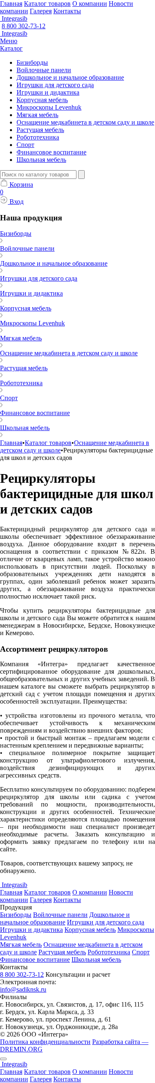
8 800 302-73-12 (23, 25)
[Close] (3, 1059)
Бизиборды (32, 62)
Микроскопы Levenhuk (49, 107)
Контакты (67, 11)
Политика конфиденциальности (45, 1041)
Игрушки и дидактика (48, 92)
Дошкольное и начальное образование (70, 77)
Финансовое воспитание (51, 152)
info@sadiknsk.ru (23, 989)
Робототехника (38, 137)
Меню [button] (8, 40)
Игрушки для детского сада (55, 84)
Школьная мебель (41, 159)
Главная (11, 3)
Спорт (25, 144)
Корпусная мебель (42, 99)
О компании (89, 3)
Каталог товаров (47, 3)
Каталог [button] (11, 48)
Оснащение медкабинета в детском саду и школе (85, 122)
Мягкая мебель (37, 114)
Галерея (41, 11)
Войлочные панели (44, 69)
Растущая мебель (40, 129)
